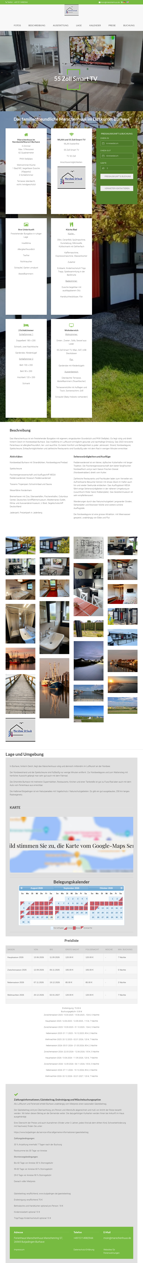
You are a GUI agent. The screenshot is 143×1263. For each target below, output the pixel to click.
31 (28, 922)
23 (23, 917)
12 (38, 908)
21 (47, 913)
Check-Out (105, 151)
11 (33, 908)
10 (28, 908)
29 (52, 917)
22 (52, 913)
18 (33, 913)
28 (47, 917)
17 (28, 913)
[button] (20, 545)
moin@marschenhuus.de (110, 2)
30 (23, 922)
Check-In (104, 138)
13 (42, 908)
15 (52, 908)
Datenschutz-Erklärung (84, 1249)
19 (38, 913)
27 (42, 917)
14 (47, 908)
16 (23, 913)
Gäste (103, 163)
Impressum (19, 1249)
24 (28, 917)
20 (42, 913)
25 (33, 917)
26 (38, 917)
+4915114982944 (83, 1238)
